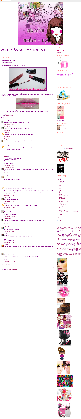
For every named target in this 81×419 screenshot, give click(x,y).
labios (78, 239)
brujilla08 (5, 226)
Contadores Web (60, 52)
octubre (60, 182)
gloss (72, 235)
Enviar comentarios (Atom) (12, 269)
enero (60, 216)
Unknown (6, 132)
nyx (12, 115)
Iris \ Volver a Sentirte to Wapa (10, 252)
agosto (60, 185)
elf (61, 234)
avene (63, 226)
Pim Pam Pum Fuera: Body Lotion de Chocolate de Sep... (69, 211)
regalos (74, 251)
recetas (70, 251)
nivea (61, 245)
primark (75, 249)
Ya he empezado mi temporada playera (66, 206)
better (62, 227)
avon (66, 226)
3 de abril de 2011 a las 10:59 (9, 154)
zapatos (58, 257)
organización (73, 245)
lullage (58, 242)
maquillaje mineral (60, 243)
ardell (57, 226)
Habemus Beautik (62, 194)
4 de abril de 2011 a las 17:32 (9, 261)
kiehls (62, 239)
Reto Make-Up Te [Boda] (63, 201)
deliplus (70, 233)
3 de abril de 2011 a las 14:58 (9, 207)
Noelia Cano (6, 126)
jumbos (58, 239)
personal (59, 248)
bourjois (58, 228)
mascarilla (77, 243)
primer (79, 249)
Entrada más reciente (5, 267)
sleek (68, 253)
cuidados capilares (59, 233)
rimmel (73, 252)
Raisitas (5, 186)
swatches (59, 254)
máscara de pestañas (70, 243)
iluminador (73, 236)
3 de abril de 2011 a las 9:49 (9, 143)
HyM (69, 236)
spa (80, 253)
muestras (70, 244)
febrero (60, 214)
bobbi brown (70, 227)
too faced (70, 254)
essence (66, 234)
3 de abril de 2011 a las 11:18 (9, 165)
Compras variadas (62, 198)
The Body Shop (65, 254)
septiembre (61, 184)
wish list (70, 255)
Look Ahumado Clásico (63, 204)
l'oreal (68, 239)
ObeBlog (5, 156)
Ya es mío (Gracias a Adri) (63, 195)
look (70, 241)
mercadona (62, 244)
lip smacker (66, 240)
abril (60, 191)
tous (76, 254)
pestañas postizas (66, 248)
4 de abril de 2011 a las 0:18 (9, 231)
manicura (70, 242)
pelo (73, 247)
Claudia (5, 175)
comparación (63, 230)
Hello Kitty (64, 236)
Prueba (60, 207)
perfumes (77, 247)
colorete (58, 230)
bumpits (66, 228)
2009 (59, 219)
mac (64, 242)
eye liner (72, 234)
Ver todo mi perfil (63, 128)
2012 (59, 178)
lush (61, 242)
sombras (72, 253)
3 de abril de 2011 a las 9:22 (9, 124)
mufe (74, 244)
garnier (64, 235)
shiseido (65, 253)
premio (70, 249)
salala (76, 252)
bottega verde (76, 227)
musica (77, 244)
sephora (60, 253)
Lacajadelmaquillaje (7, 209)
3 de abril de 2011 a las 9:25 (9, 130)
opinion (69, 245)
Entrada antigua (51, 267)
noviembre (61, 181)
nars (58, 245)
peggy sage (66, 247)
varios (61, 256)
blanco (65, 227)
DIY (58, 234)
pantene (61, 247)
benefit (58, 227)
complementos (70, 230)
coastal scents (77, 228)
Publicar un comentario (5, 264)
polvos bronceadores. (62, 249)
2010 (59, 217)
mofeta (67, 244)
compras (78, 230)
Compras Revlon (62, 200)
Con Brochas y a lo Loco (8, 167)
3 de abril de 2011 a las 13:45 (9, 201)
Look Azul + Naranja (62, 197)
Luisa (5, 244)
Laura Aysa (6, 197)
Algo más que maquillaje (24, 50)
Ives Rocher (73, 238)
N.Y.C (80, 244)
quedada (66, 250)
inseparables (8, 115)
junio (60, 188)
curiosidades (65, 233)
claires (73, 228)
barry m (69, 226)
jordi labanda (78, 238)
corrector (61, 231)
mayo (60, 190)
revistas (66, 252)
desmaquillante (78, 233)
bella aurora (78, 226)
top (73, 254)
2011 (59, 180)
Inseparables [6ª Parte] (63, 210)
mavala (58, 244)
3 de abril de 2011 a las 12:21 (9, 195)
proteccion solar (60, 250)
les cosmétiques (59, 240)
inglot (78, 236)
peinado (70, 247)
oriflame (77, 245)
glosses (76, 235)
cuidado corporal (68, 231)
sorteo (76, 253)
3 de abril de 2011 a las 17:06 (9, 224)
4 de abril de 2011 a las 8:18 (9, 250)
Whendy (5, 203)
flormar (60, 235)
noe (4, 233)
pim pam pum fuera (76, 248)
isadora (69, 238)
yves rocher (78, 255)
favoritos (79, 234)
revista (62, 252)
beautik (73, 226)
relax (79, 250)
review (58, 252)
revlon (70, 252)
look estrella (77, 240)
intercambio (65, 238)
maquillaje (75, 242)
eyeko (75, 234)
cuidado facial (76, 231)
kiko (10, 115)
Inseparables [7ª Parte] (63, 203)
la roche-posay (72, 239)
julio (60, 187)
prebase (67, 249)
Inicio (29, 267)
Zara (61, 257)
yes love (74, 255)
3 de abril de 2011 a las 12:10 (9, 184)
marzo (60, 213)
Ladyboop (5, 120)
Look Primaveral (62, 209)
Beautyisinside (6, 139)
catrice (70, 228)
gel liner (68, 235)
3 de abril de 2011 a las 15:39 (9, 216)
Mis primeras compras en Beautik (65, 193)
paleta (58, 247)
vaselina (66, 255)
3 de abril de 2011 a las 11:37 (9, 173)
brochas (62, 228)
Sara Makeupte (7, 218)
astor (60, 226)
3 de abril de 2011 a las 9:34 (9, 136)
